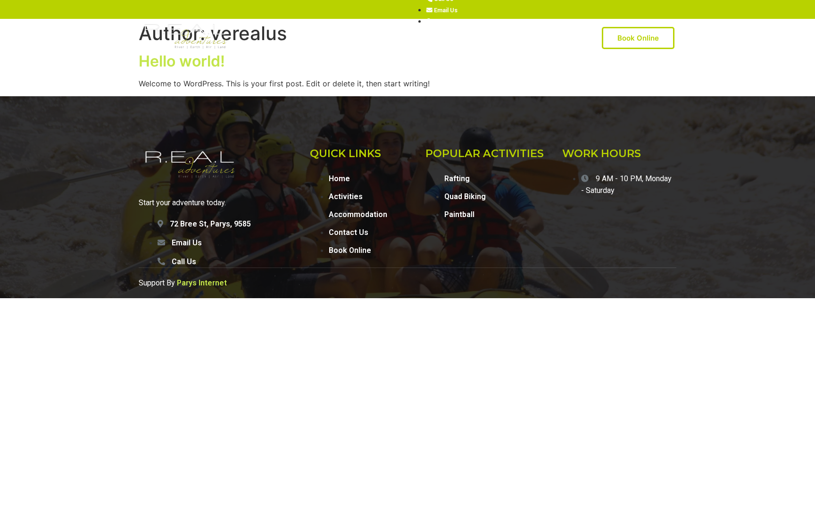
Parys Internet (202, 282)
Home (310, 38)
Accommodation (414, 38)
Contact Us (473, 38)
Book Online (638, 37)
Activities (349, 38)
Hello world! (182, 61)
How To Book (526, 38)
